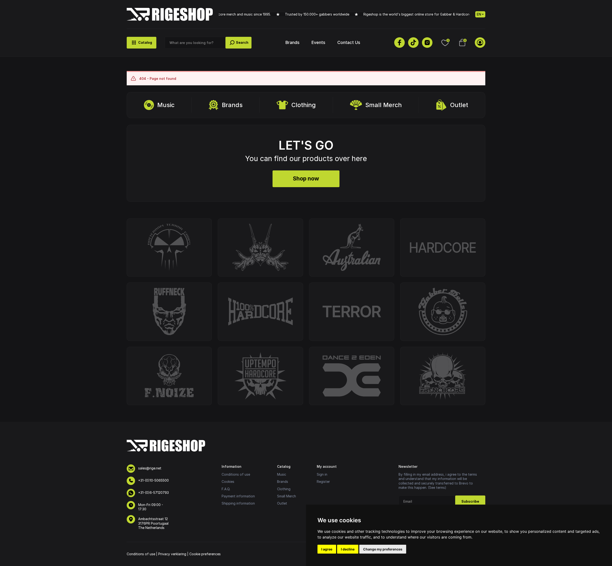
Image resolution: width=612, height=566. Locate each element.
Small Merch (383, 105)
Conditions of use (236, 474)
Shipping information (238, 503)
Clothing (303, 105)
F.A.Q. (226, 489)
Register (323, 481)
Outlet (459, 105)
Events (318, 42)
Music (166, 105)
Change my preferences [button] (382, 549)
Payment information (238, 496)
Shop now (306, 178)
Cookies (228, 481)
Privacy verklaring (172, 554)
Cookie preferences (205, 554)
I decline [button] (348, 549)
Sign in (322, 474)
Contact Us (348, 42)
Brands (292, 42)
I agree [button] (326, 549)
